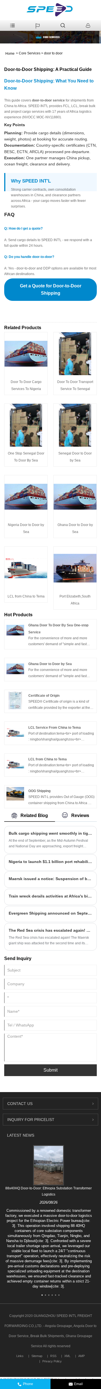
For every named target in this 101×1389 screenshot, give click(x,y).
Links (20, 1356)
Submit (50, 1070)
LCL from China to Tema (26, 596)
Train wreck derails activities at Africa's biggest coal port (50, 896)
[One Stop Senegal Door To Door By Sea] (25, 425)
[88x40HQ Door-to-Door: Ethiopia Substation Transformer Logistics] (48, 1165)
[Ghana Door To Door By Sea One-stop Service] (15, 630)
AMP (81, 1356)
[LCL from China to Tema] (25, 568)
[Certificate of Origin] (15, 700)
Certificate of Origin (43, 696)
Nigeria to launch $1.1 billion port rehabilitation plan (50, 861)
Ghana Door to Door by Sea (50, 664)
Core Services (29, 53)
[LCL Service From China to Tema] (15, 732)
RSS (53, 1356)
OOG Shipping (39, 791)
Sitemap (36, 1356)
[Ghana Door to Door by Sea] (75, 497)
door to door (53, 53)
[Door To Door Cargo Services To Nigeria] (25, 354)
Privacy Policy (52, 1361)
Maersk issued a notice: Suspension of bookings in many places (50, 878)
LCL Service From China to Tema (54, 728)
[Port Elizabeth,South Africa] (75, 568)
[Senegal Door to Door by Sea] (75, 425)
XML (67, 1356)
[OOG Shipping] (15, 793)
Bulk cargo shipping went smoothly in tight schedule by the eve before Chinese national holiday (50, 833)
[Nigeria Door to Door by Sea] (25, 497)
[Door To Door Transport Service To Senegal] (75, 354)
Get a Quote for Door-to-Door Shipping (50, 289)
